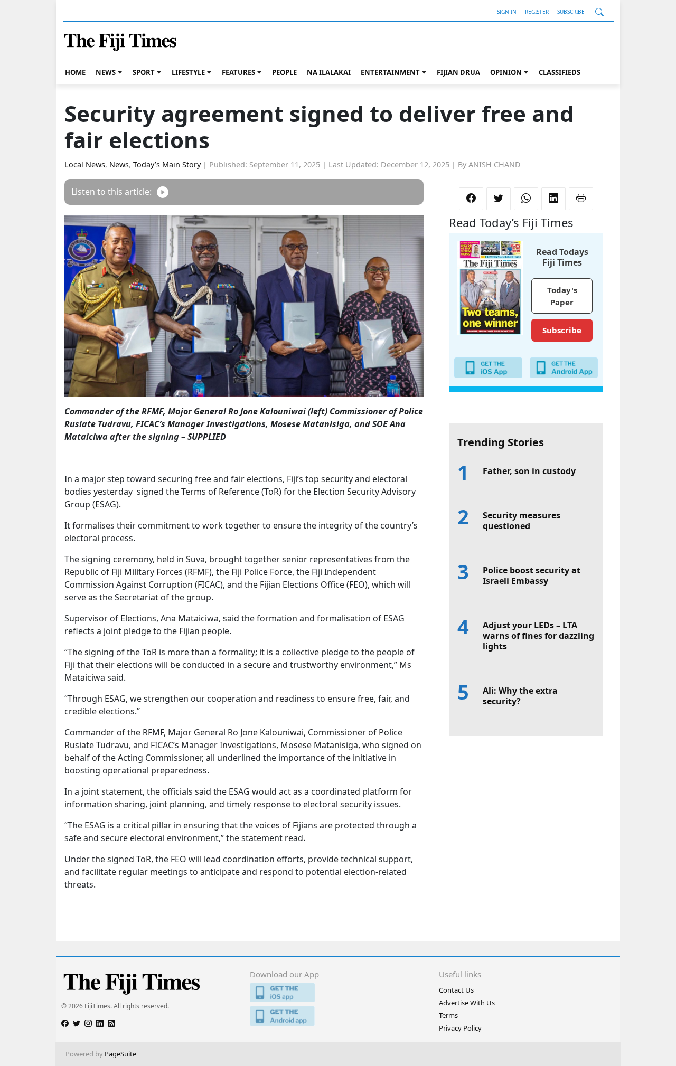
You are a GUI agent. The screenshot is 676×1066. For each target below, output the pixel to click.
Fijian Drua (458, 72)
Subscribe (571, 11)
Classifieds (559, 72)
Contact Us (456, 990)
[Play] (162, 192)
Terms (448, 1015)
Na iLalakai (329, 72)
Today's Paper (562, 296)
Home (75, 72)
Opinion (506, 72)
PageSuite (120, 1054)
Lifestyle (188, 72)
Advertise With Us (467, 1002)
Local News (84, 164)
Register (537, 11)
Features (238, 72)
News (106, 72)
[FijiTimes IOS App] (338, 993)
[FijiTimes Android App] (338, 1016)
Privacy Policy (460, 1028)
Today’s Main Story (167, 164)
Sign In (507, 11)
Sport (144, 72)
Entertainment (390, 72)
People (284, 72)
